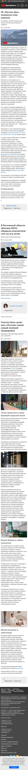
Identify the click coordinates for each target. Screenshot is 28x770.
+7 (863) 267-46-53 (6, 731)
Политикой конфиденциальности (18, 764)
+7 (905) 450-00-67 (6, 722)
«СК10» (13, 368)
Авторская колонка (6, 691)
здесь (22, 197)
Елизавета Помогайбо (16, 306)
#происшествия (5, 298)
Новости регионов (6, 692)
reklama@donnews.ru (7, 723)
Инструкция (16, 689)
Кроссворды (11, 690)
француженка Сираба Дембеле (10, 154)
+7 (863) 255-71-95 (6, 720)
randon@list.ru (5, 732)
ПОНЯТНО (14, 767)
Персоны (3, 690)
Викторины (20, 690)
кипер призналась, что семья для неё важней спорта (13, 133)
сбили (23, 289)
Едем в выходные (6, 689)
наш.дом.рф (19, 668)
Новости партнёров (18, 691)
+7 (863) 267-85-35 (6, 729)
